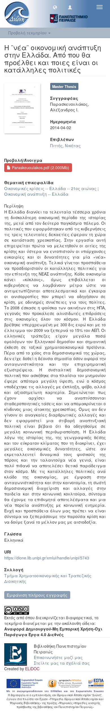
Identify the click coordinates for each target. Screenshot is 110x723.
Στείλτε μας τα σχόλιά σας (62, 663)
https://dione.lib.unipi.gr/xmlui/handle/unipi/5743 (46, 558)
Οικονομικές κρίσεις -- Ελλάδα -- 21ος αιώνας (50, 188)
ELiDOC (32, 668)
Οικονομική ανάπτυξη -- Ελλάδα (36, 194)
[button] (55, 7)
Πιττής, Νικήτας (65, 145)
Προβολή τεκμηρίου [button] (28, 33)
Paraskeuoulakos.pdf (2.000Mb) (40, 167)
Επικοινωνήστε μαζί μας (58, 657)
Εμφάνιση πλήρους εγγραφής (37, 595)
